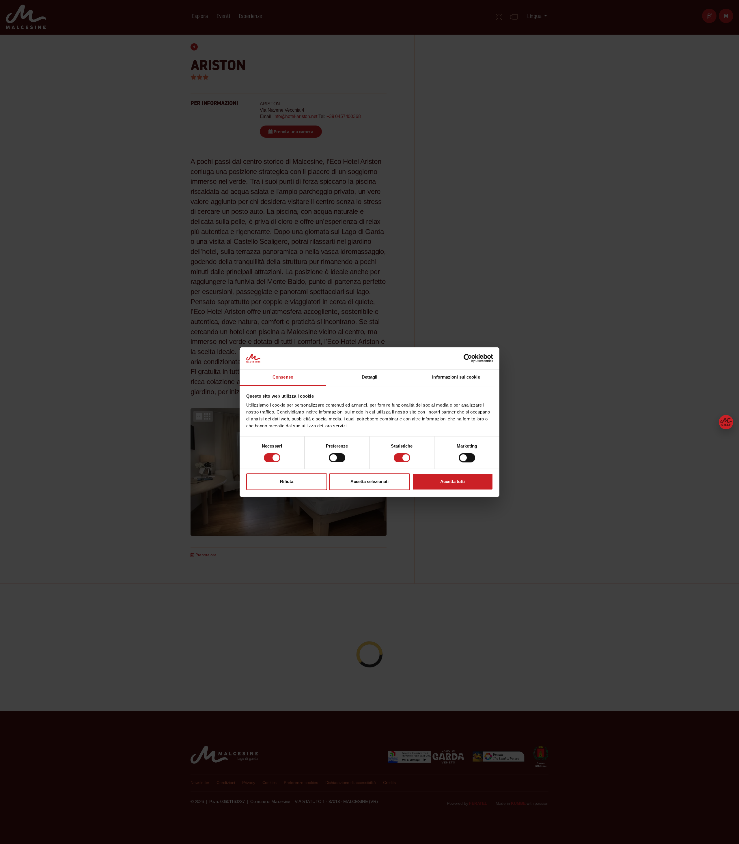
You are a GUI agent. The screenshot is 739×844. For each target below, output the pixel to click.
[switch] (337, 457)
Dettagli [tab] (370, 377)
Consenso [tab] (283, 377)
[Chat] (726, 422)
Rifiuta (286, 481)
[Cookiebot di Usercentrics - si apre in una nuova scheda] (468, 358)
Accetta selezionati (369, 481)
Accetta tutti (452, 481)
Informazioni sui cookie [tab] (456, 377)
